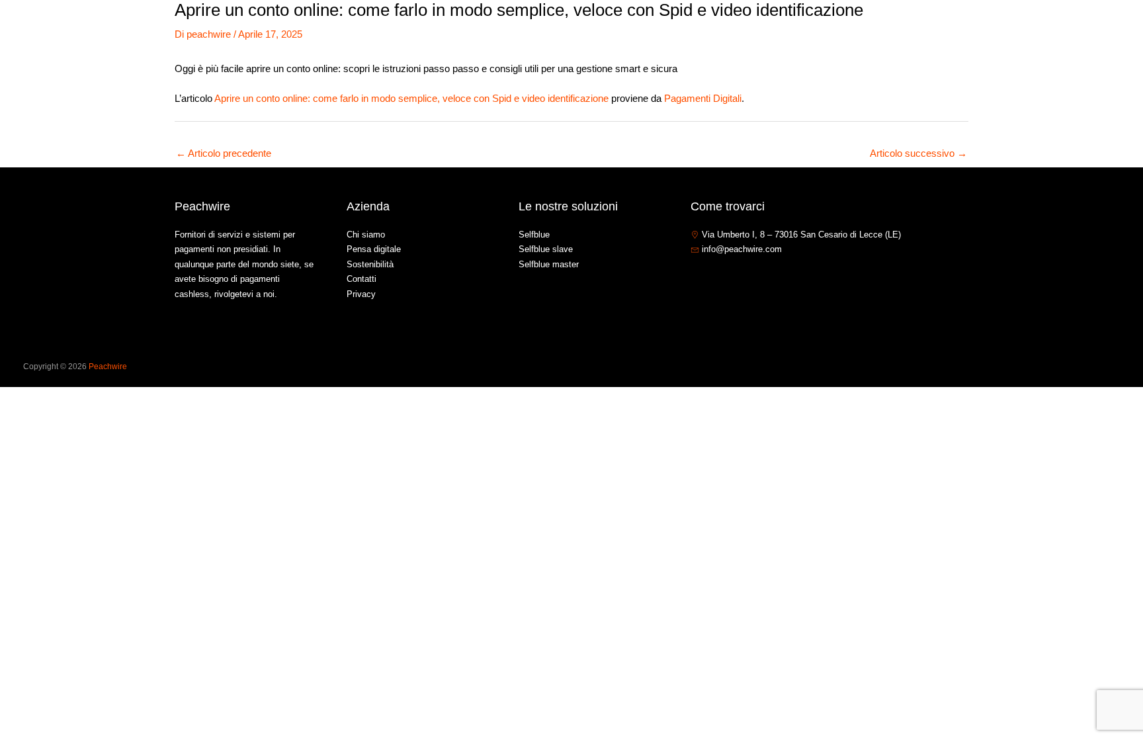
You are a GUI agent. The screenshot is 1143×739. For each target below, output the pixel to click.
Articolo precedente (223, 153)
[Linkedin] (736, 278)
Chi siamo (856, 28)
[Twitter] (716, 278)
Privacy (361, 294)
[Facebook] (696, 278)
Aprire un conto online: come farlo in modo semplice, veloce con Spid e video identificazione (411, 98)
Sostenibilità (370, 264)
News (981, 28)
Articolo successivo (918, 153)
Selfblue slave (546, 249)
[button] (943, 29)
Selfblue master (549, 264)
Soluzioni (917, 28)
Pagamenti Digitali (702, 98)
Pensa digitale (374, 249)
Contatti (1030, 28)
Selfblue (534, 234)
